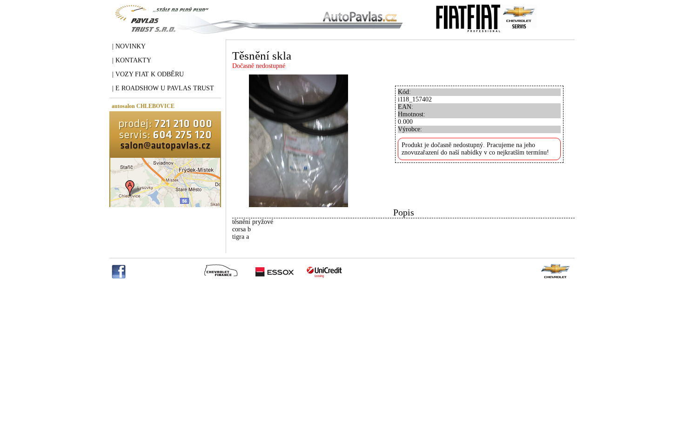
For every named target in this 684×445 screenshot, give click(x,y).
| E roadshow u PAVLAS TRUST (163, 88)
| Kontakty (131, 60)
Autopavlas (256, 25)
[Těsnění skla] (298, 205)
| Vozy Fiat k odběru (148, 74)
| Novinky (129, 46)
